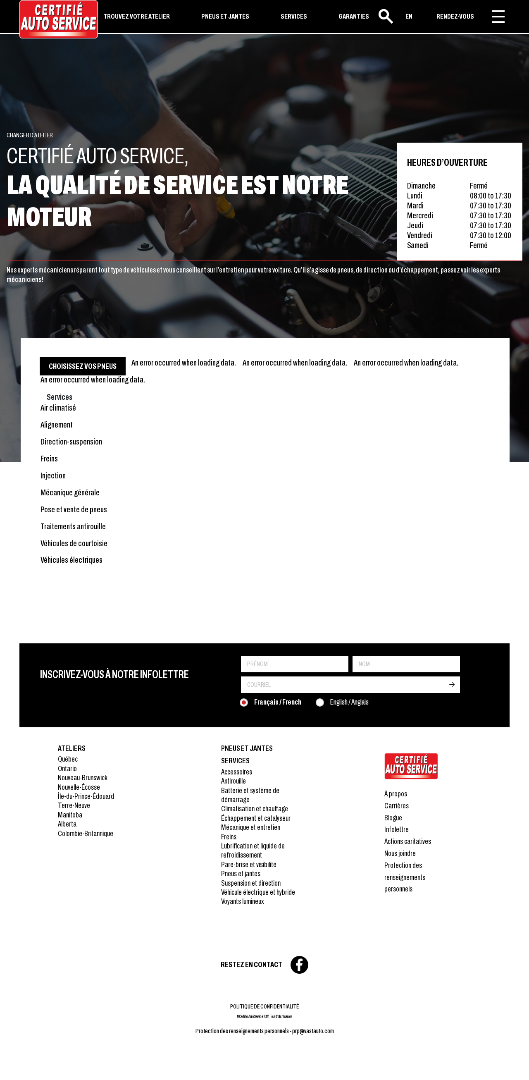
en (408, 16)
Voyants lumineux (242, 901)
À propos (395, 793)
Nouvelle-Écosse (79, 787)
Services (235, 760)
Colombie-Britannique (85, 833)
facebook (299, 965)
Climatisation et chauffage (254, 808)
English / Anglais (349, 702)
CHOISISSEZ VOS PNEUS (83, 366)
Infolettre (396, 829)
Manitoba (70, 814)
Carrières (396, 805)
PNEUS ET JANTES (225, 16)
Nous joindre (400, 853)
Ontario (67, 768)
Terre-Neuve (74, 805)
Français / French (277, 702)
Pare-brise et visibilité (248, 864)
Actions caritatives (407, 841)
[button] (16, 1063)
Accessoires (236, 771)
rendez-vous (455, 16)
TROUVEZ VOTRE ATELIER (136, 16)
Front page (411, 766)
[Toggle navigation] (498, 16)
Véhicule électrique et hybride (258, 892)
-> (452, 684)
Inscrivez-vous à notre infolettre (114, 674)
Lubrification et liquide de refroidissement (253, 850)
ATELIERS (72, 748)
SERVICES (294, 16)
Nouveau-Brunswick (82, 777)
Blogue (393, 817)
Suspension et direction (251, 883)
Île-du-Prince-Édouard (86, 796)
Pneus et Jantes (247, 748)
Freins (228, 836)
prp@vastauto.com (313, 1031)
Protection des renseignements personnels (404, 877)
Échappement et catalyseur (256, 818)
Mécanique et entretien (250, 827)
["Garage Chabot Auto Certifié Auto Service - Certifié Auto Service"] (58, 19)
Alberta (67, 824)
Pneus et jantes (240, 873)
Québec (68, 759)
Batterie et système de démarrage (250, 795)
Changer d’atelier (30, 135)
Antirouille (233, 781)
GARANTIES (353, 16)
